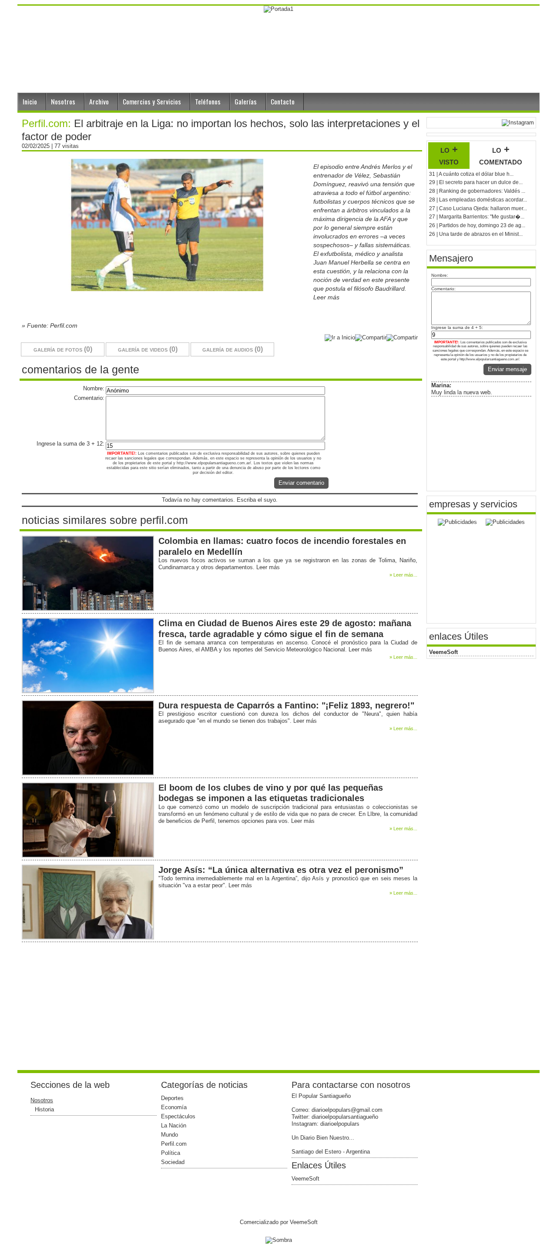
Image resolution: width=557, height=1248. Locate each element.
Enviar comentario (301, 483)
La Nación (173, 1125)
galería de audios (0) (232, 349)
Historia (44, 1109)
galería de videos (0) (148, 349)
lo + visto (449, 155)
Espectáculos (178, 1116)
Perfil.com (174, 1144)
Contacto (283, 101)
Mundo (169, 1134)
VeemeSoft (443, 652)
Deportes (172, 1098)
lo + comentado (500, 155)
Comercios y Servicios (152, 101)
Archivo (99, 101)
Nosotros (63, 101)
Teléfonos (208, 101)
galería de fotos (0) (63, 349)
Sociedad (173, 1162)
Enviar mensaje (507, 369)
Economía (174, 1107)
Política (170, 1153)
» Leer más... (403, 574)
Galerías (246, 101)
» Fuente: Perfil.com (49, 325)
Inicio (30, 101)
